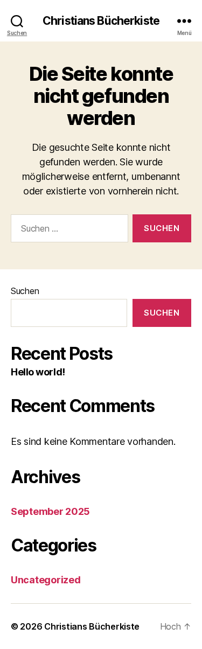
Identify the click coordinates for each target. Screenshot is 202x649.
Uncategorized (46, 579)
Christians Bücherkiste (101, 20)
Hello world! (38, 372)
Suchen (25, 290)
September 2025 (50, 511)
